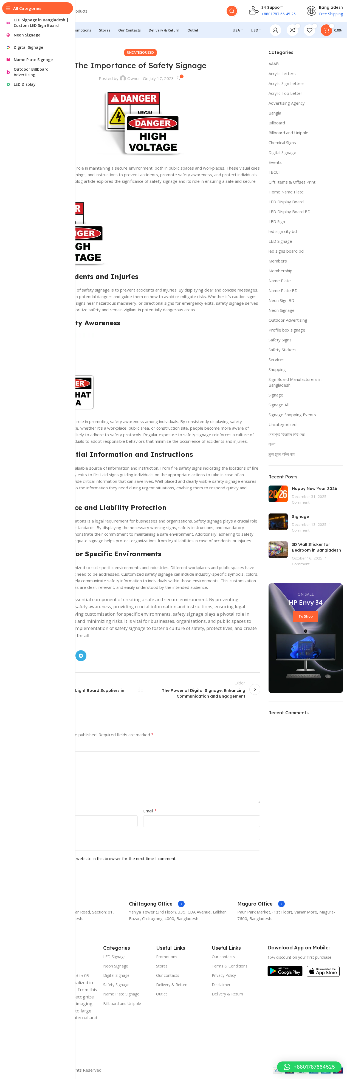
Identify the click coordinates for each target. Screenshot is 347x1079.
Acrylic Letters (282, 73)
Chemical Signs (282, 142)
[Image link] (285, 970)
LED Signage (280, 241)
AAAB (274, 63)
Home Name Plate (286, 192)
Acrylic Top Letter (285, 93)
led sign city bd (283, 231)
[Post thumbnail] (278, 495)
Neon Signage (282, 310)
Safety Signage (116, 984)
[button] (309, 1066)
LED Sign (277, 221)
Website (28, 834)
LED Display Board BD (290, 211)
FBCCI (274, 172)
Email (150, 811)
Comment (32, 747)
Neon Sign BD (281, 300)
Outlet (161, 994)
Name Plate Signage (121, 994)
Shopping (277, 369)
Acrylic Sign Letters (286, 83)
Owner (133, 78)
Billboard (277, 122)
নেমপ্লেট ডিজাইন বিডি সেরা (287, 434)
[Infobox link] (157, 904)
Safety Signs (280, 339)
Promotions (166, 956)
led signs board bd (286, 251)
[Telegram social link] (80, 655)
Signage (276, 395)
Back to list (140, 689)
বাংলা (272, 444)
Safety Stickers (283, 349)
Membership (280, 270)
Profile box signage (287, 330)
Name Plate (280, 280)
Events (275, 162)
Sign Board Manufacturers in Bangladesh (295, 382)
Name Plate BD (283, 290)
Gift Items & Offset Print (292, 182)
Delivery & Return (171, 984)
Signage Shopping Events (292, 414)
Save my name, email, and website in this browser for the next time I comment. (101, 858)
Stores (162, 966)
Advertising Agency (287, 103)
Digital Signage (282, 152)
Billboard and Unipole (288, 132)
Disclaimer (221, 984)
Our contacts (167, 975)
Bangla (275, 113)
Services (276, 359)
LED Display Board (286, 201)
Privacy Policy (224, 975)
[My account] (275, 30)
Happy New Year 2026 (314, 488)
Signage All (279, 404)
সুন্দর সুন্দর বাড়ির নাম (282, 454)
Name (28, 811)
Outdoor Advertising (288, 320)
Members (278, 261)
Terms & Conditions (229, 966)
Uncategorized (140, 52)
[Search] (232, 11)
